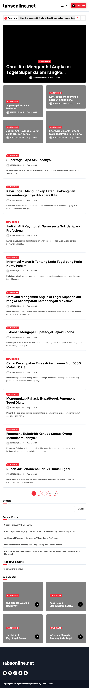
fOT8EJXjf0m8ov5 (40, 77)
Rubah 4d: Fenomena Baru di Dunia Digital (38, 469)
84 (50, 493)
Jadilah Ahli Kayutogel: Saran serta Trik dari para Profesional (22, 134)
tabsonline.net (19, 6)
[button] (83, 18)
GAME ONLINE (44, 61)
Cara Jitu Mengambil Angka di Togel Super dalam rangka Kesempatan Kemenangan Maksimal (42, 552)
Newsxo (34, 684)
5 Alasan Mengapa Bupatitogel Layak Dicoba (40, 332)
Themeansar (46, 684)
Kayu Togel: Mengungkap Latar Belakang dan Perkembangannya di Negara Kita (40, 193)
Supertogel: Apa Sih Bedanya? (29, 160)
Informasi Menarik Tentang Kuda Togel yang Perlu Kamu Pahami (65, 134)
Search (7, 500)
